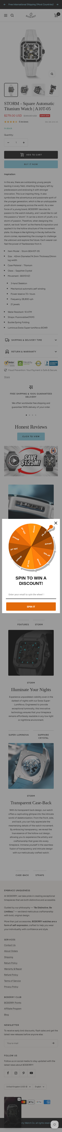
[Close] (56, 523)
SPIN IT (31, 606)
